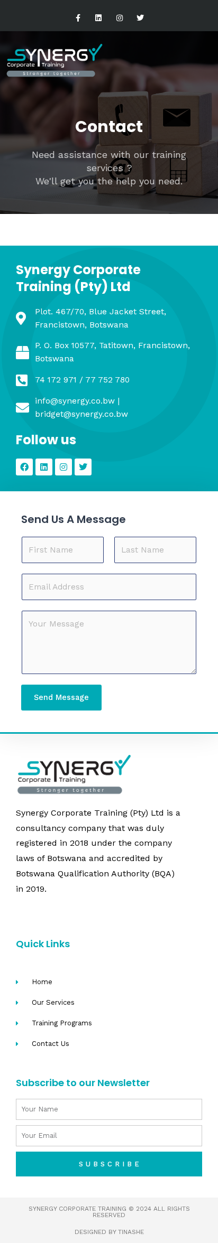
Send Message (61, 697)
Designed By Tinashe (109, 1232)
